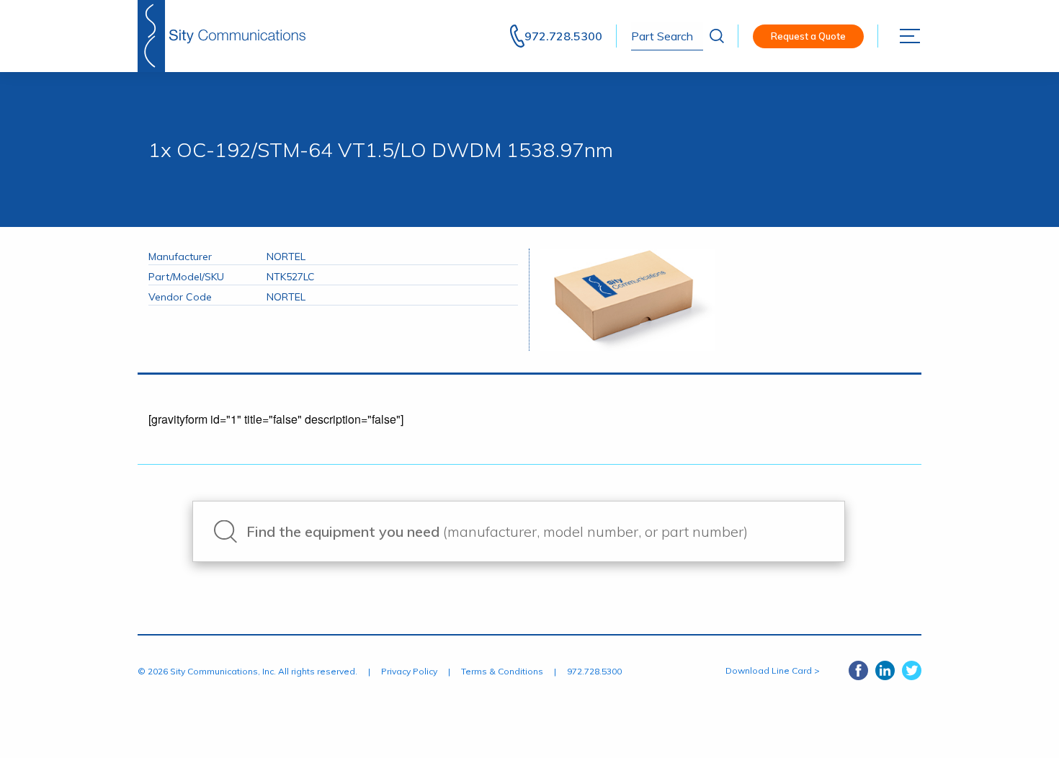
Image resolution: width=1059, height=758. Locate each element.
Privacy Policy (409, 671)
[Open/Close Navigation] (910, 36)
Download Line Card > (772, 670)
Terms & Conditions (502, 671)
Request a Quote (808, 36)
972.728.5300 (563, 36)
